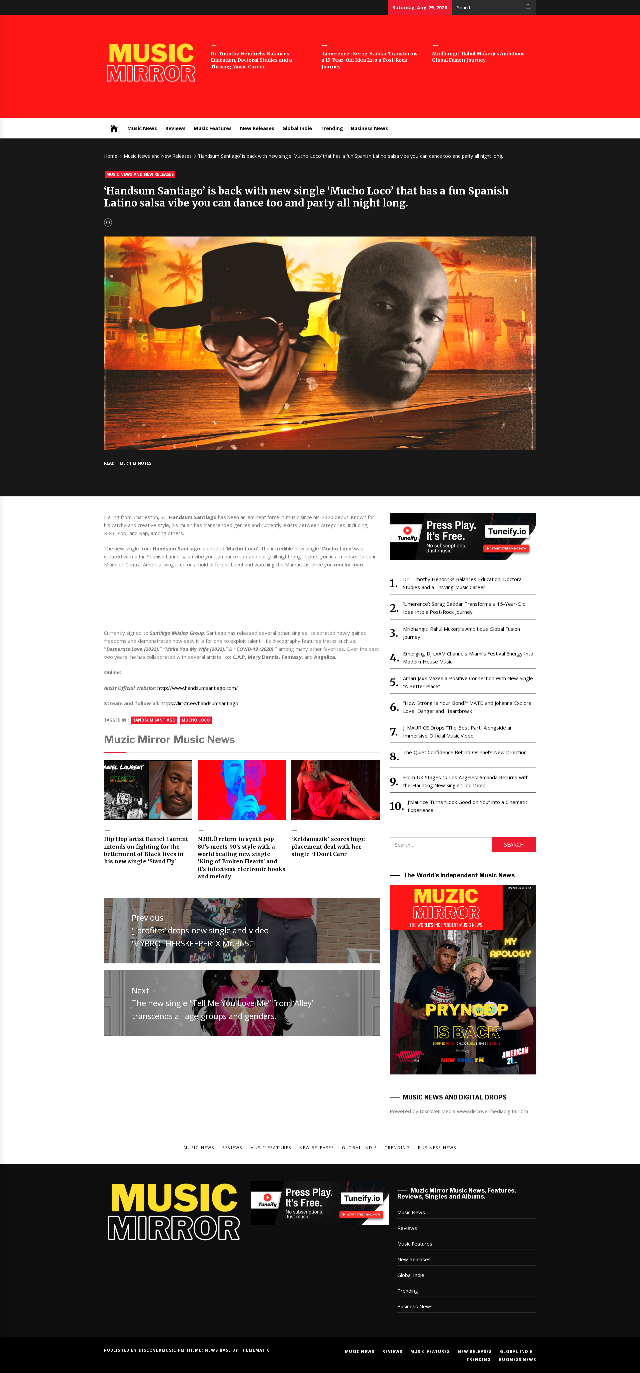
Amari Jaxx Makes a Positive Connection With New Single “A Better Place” (468, 682)
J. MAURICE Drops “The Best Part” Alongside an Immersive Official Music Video (458, 731)
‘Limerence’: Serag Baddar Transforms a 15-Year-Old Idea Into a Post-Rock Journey (369, 60)
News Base (218, 1350)
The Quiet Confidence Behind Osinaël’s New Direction (465, 752)
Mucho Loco (196, 720)
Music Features (213, 128)
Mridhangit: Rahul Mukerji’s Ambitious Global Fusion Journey (478, 57)
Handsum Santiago (154, 720)
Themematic (255, 1350)
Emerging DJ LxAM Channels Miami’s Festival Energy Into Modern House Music (468, 657)
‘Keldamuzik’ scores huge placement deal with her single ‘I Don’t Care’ (328, 846)
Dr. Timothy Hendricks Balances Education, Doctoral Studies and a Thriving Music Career (251, 60)
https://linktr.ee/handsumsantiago (199, 703)
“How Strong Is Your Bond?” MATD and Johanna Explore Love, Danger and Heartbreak (467, 707)
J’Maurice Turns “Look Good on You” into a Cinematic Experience (467, 806)
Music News (142, 128)
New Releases (257, 128)
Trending (331, 128)
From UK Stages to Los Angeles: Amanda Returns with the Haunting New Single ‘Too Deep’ (465, 781)
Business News (369, 128)
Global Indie (297, 128)
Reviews (175, 128)
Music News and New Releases (140, 174)
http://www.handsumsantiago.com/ (197, 687)
